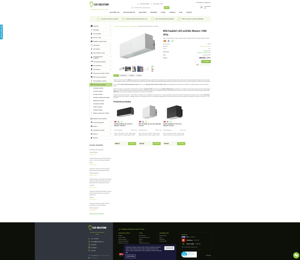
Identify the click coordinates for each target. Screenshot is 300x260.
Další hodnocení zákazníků (96, 214)
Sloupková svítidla (98, 104)
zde (127, 252)
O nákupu (172, 12)
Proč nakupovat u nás (144, 237)
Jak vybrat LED (114, 12)
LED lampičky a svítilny (99, 81)
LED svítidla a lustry (99, 53)
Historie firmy (142, 235)
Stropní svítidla (97, 94)
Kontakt (189, 12)
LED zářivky (96, 49)
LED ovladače (97, 34)
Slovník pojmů (162, 235)
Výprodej (95, 26)
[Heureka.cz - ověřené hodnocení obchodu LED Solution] (189, 254)
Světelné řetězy (97, 110)
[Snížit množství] (201, 62)
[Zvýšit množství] (201, 61)
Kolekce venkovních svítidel (101, 113)
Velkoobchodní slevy (144, 243)
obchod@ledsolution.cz (97, 242)
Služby (163, 12)
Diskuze (139, 75)
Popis (116, 75)
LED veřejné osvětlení (99, 62)
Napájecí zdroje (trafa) (99, 41)
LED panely (96, 45)
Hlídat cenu (201, 65)
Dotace (140, 241)
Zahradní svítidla (98, 88)
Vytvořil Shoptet (93, 257)
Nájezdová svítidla (98, 101)
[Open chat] (296, 255)
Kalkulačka (142, 12)
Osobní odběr (121, 237)
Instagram (94, 248)
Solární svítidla (97, 107)
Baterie (95, 134)
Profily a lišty (97, 37)
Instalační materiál (98, 130)
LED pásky (96, 30)
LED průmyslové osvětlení (97, 57)
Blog (180, 12)
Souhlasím (169, 248)
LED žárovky (96, 69)
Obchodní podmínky (123, 241)
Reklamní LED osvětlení (100, 119)
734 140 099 (94, 239)
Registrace (208, 2)
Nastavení (130, 256)
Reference (153, 12)
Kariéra (140, 239)
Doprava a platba (122, 239)
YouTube (93, 250)
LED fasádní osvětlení (205, 46)
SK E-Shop (208, 255)
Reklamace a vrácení (123, 243)
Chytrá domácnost (98, 122)
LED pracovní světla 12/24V (101, 73)
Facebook (93, 245)
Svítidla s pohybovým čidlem (101, 97)
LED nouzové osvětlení (99, 77)
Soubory (131, 75)
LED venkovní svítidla (99, 85)
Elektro (95, 126)
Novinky (95, 138)
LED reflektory (97, 66)
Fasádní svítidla (98, 91)
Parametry (123, 75)
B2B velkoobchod (129, 12)
